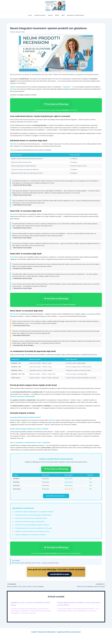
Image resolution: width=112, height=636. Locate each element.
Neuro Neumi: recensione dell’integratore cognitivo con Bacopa (32, 525)
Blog (63, 15)
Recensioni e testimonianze (75, 15)
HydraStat (13, 89)
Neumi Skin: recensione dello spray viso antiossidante (29, 521)
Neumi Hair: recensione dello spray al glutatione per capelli (31, 518)
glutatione (67, 87)
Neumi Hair (13, 214)
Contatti (33, 632)
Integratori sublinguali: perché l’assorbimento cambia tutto (30, 534)
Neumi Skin (13, 257)
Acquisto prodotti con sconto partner (69, 632)
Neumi (57, 15)
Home (30, 15)
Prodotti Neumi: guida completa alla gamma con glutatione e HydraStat (34, 511)
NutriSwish (13, 144)
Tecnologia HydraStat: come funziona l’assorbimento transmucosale (33, 528)
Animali (50, 15)
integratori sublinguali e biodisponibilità (22, 396)
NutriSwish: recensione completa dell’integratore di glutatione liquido (33, 515)
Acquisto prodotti (39, 15)
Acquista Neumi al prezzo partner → (56, 496)
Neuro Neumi (14, 314)
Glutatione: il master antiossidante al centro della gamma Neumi (32, 531)
